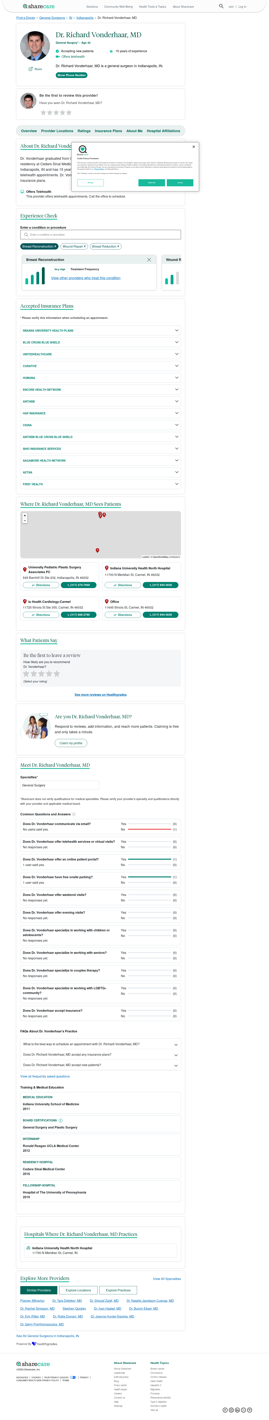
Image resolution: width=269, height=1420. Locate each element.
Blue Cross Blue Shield (41, 342)
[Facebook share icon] (225, 1411)
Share (38, 69)
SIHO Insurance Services (42, 449)
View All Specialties (167, 1278)
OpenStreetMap (160, 556)
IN (70, 17)
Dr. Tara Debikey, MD (67, 1300)
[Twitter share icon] (243, 1411)
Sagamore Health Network (44, 460)
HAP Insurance (34, 413)
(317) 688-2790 (80, 614)
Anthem (29, 401)
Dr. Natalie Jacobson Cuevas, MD (150, 1300)
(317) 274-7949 (80, 585)
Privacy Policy (99, 169)
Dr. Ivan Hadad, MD (107, 1308)
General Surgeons (52, 17)
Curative (30, 366)
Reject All (151, 183)
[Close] (193, 146)
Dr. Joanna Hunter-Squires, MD (112, 1316)
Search (221, 6)
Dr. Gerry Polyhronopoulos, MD (42, 1324)
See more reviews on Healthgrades (101, 694)
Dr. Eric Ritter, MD (32, 1316)
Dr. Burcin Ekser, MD (143, 1308)
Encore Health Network (42, 390)
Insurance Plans (108, 130)
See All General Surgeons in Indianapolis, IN (47, 1336)
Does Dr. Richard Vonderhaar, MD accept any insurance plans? (67, 1054)
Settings (91, 183)
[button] (73, 814)
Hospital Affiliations (163, 130)
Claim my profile (71, 743)
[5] (69, 111)
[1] (42, 111)
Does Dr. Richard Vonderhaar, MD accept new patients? (62, 1065)
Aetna (27, 472)
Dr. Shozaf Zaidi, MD (104, 1300)
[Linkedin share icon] (237, 1411)
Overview (29, 130)
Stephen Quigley (74, 1308)
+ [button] (25, 515)
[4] (62, 111)
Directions (42, 585)
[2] (49, 111)
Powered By (23, 1344)
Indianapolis (85, 17)
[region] (135, 167)
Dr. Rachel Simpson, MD (37, 1308)
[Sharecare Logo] (39, 6)
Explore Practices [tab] (118, 1290)
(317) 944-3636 (162, 585)
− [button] (25, 521)
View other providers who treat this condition (86, 277)
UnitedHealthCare (37, 354)
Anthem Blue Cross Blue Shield (47, 437)
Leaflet (145, 556)
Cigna (27, 425)
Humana (29, 378)
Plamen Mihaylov (32, 1300)
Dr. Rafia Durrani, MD (68, 1316)
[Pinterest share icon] (250, 1411)
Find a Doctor (25, 17)
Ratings (84, 130)
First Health (33, 484)
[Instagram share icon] (231, 1411)
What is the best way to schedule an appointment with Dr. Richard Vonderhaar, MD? (81, 1044)
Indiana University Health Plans (48, 330)
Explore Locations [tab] (78, 1290)
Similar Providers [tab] (39, 1290)
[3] (56, 111)
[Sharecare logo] (59, 1364)
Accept (180, 183)
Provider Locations (57, 130)
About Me (134, 130)
